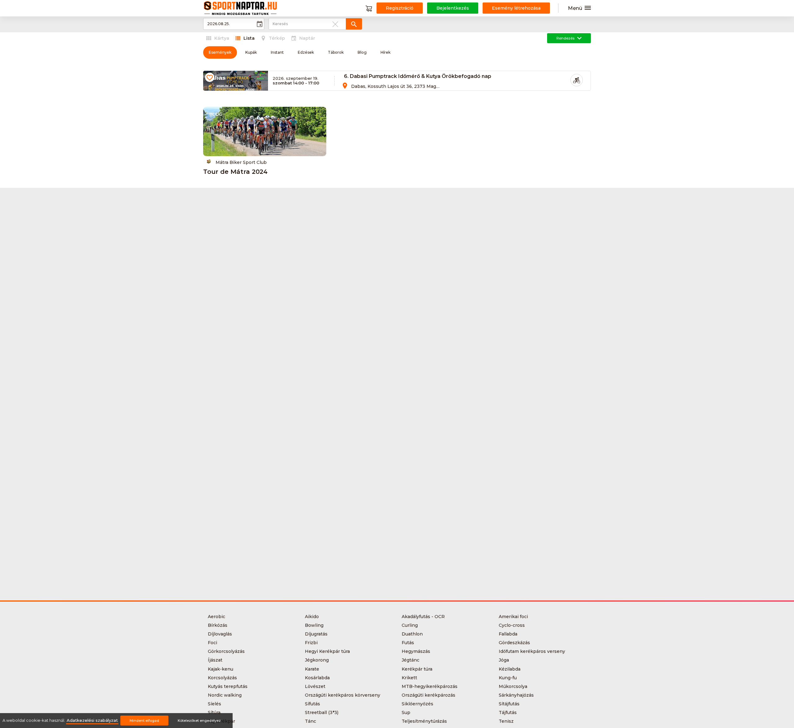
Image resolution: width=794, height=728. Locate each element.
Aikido (312, 616)
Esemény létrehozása (516, 8)
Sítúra (214, 712)
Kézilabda (509, 669)
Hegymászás (416, 651)
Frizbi (311, 642)
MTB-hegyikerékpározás (429, 686)
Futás (408, 642)
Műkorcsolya (513, 686)
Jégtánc (410, 660)
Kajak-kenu (220, 669)
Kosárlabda (317, 677)
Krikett (409, 677)
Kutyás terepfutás (228, 686)
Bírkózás (217, 625)
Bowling (314, 625)
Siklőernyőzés (417, 703)
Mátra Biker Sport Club (241, 162)
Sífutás (312, 703)
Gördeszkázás (514, 642)
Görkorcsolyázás (226, 651)
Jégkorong (317, 660)
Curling (410, 625)
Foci (212, 642)
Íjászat (215, 660)
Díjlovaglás (220, 633)
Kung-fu (508, 677)
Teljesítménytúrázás (424, 721)
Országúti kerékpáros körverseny (342, 695)
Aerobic (216, 616)
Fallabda (508, 633)
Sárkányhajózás (516, 695)
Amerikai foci (513, 616)
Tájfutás (508, 712)
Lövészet (315, 686)
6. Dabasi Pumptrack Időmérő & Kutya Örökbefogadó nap (417, 76)
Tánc (310, 721)
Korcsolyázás (222, 677)
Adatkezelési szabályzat (92, 720)
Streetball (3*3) (321, 712)
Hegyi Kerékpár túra (327, 651)
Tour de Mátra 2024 (235, 171)
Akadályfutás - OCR (423, 616)
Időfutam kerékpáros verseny (532, 651)
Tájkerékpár (221, 721)
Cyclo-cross (512, 625)
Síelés (214, 703)
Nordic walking (225, 695)
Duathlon (412, 633)
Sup (406, 712)
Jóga (504, 660)
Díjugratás (316, 633)
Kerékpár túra (417, 669)
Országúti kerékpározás (428, 695)
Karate (312, 669)
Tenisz (506, 721)
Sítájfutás (509, 703)
